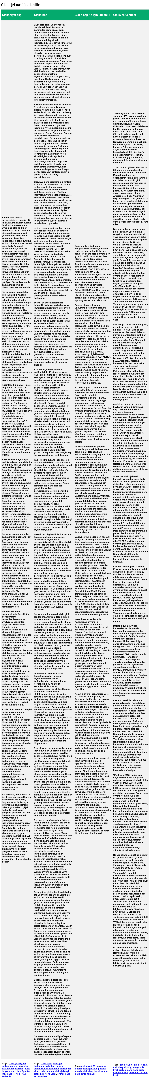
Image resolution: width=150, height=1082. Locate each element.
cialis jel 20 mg (91, 1068)
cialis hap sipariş (122, 1067)
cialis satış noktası (85, 1074)
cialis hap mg (47, 1071)
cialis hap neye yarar (45, 1074)
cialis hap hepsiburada (95, 1071)
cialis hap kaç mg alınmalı (15, 1067)
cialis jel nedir (51, 1068)
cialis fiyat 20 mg (90, 1066)
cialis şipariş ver (17, 1063)
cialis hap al (126, 1065)
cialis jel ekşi (62, 1071)
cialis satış (46, 1063)
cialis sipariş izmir (11, 1066)
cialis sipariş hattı (128, 1070)
